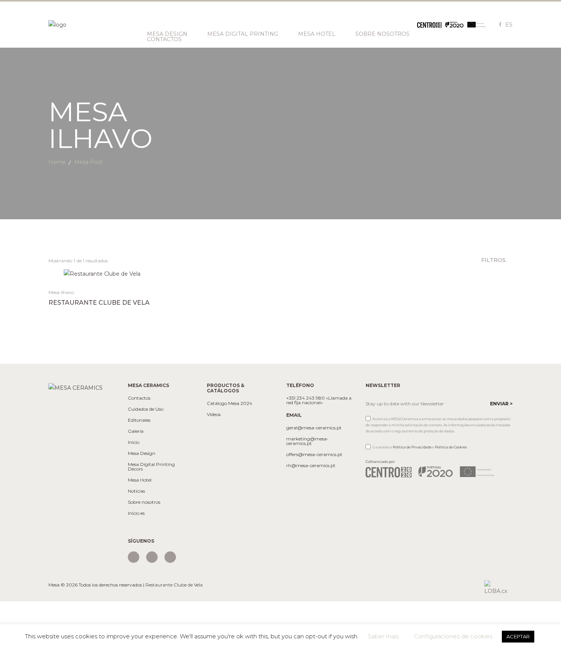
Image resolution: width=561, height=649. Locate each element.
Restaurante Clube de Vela (99, 302)
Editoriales (139, 420)
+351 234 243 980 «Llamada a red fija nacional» (318, 400)
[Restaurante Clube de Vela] (102, 273)
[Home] (75, 387)
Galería (135, 431)
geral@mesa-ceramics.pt (314, 428)
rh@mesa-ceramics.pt (310, 465)
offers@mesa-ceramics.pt (314, 454)
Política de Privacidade (412, 447)
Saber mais (383, 636)
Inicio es (136, 513)
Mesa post (88, 162)
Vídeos (214, 414)
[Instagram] (133, 557)
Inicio (133, 442)
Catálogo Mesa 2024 (229, 403)
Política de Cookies (451, 447)
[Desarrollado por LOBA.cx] (498, 587)
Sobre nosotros (382, 34)
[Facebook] (152, 557)
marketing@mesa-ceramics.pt (307, 441)
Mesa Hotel (316, 34)
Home (57, 162)
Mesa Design (167, 34)
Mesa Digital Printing (242, 34)
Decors (135, 469)
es (509, 24)
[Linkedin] (170, 557)
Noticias (136, 491)
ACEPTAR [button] (518, 636)
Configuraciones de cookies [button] (453, 636)
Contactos (164, 39)
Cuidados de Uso (145, 409)
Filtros (494, 260)
